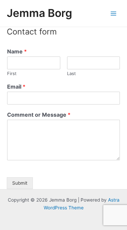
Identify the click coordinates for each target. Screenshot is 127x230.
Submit (19, 183)
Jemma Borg (39, 13)
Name (17, 51)
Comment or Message (38, 114)
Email (16, 86)
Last (71, 73)
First (12, 73)
